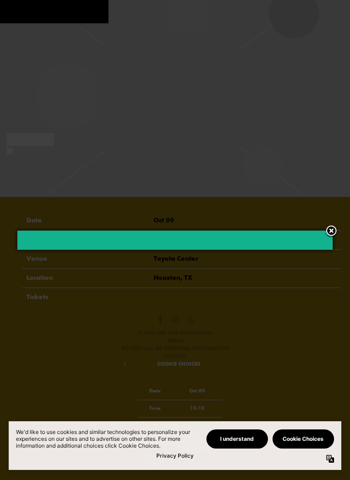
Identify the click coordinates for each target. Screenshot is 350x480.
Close (331, 231)
